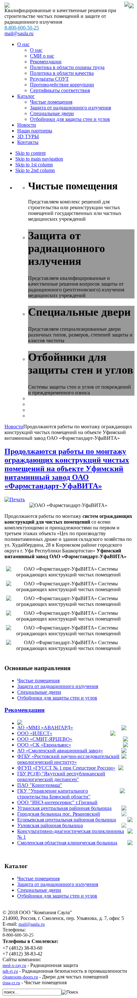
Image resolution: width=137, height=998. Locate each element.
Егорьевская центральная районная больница (66, 819)
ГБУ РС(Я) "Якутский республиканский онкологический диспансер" (61, 776)
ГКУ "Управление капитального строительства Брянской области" (53, 793)
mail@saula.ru (18, 33)
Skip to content (30, 153)
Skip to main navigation (39, 159)
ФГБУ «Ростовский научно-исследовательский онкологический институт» (68, 759)
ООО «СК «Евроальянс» (44, 745)
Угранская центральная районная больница (64, 808)
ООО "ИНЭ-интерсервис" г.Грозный (57, 802)
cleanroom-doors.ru (20, 977)
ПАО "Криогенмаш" (39, 785)
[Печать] (14, 499)
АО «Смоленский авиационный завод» (60, 750)
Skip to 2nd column (35, 170)
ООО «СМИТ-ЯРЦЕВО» (44, 739)
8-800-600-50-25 (21, 27)
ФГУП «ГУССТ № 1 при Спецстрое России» (66, 768)
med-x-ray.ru (14, 965)
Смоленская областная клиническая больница (67, 842)
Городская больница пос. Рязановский (58, 814)
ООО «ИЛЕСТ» (34, 733)
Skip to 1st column (34, 164)
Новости (13, 426)
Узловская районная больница (50, 825)
